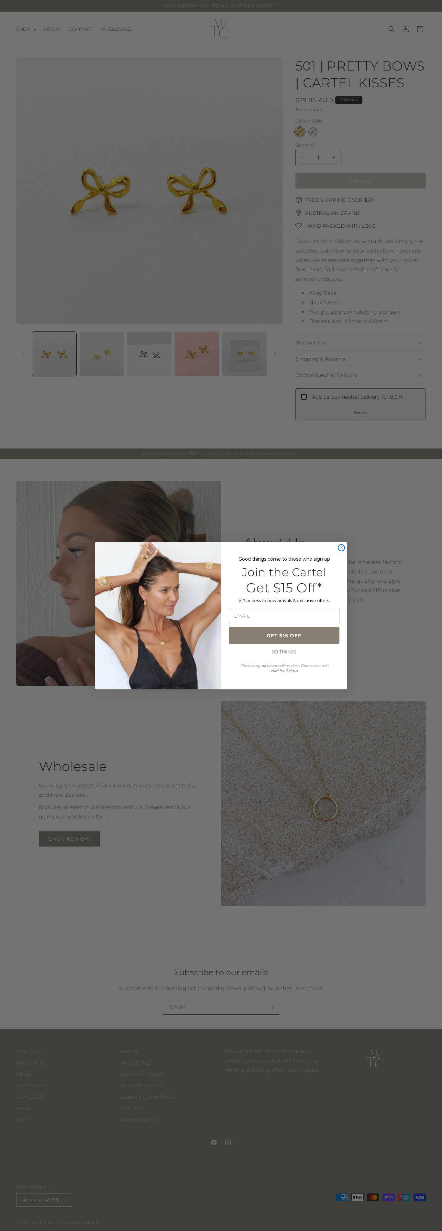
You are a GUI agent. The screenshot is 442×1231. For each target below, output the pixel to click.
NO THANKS (284, 652)
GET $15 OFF (284, 635)
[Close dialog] (341, 548)
